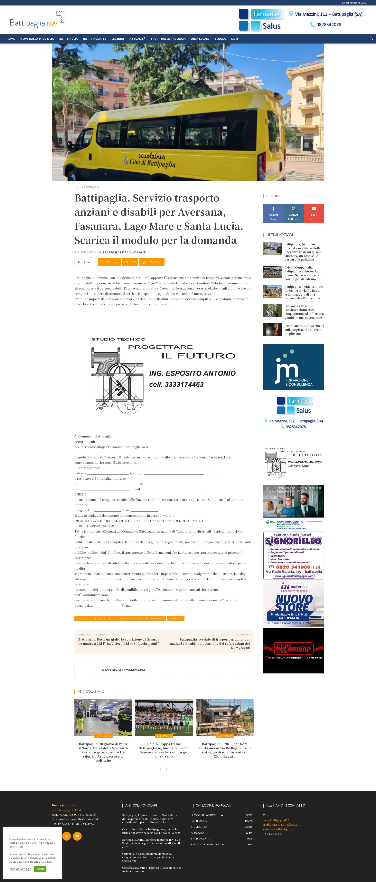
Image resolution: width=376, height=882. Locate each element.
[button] (371, 39)
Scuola (220, 39)
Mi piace (273, 205)
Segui (293, 205)
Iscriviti (314, 205)
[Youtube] (77, 836)
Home (11, 39)
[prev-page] (160, 768)
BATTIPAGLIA (92, 187)
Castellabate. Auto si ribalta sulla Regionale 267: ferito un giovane (304, 329)
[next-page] (166, 768)
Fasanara (175, 618)
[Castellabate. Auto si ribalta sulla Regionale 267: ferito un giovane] (272, 329)
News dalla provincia (37, 39)
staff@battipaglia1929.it (124, 252)
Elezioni (118, 39)
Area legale (200, 39)
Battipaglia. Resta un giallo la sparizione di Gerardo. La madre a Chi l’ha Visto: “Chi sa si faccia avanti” (119, 641)
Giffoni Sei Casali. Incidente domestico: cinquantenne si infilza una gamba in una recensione (304, 311)
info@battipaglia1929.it (278, 820)
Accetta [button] (40, 868)
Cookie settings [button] (20, 869)
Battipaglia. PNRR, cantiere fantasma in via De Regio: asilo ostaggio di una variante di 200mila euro (225, 750)
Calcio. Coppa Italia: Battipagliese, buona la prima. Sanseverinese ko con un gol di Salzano (164, 750)
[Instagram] (66, 836)
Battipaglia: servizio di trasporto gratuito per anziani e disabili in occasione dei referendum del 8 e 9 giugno (210, 643)
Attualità (137, 39)
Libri (234, 39)
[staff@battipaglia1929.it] (88, 670)
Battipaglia (68, 39)
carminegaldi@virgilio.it (279, 829)
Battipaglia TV (94, 39)
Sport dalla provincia (168, 39)
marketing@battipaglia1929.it (282, 824)
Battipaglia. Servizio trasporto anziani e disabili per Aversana (120, 618)
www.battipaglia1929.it (66, 810)
